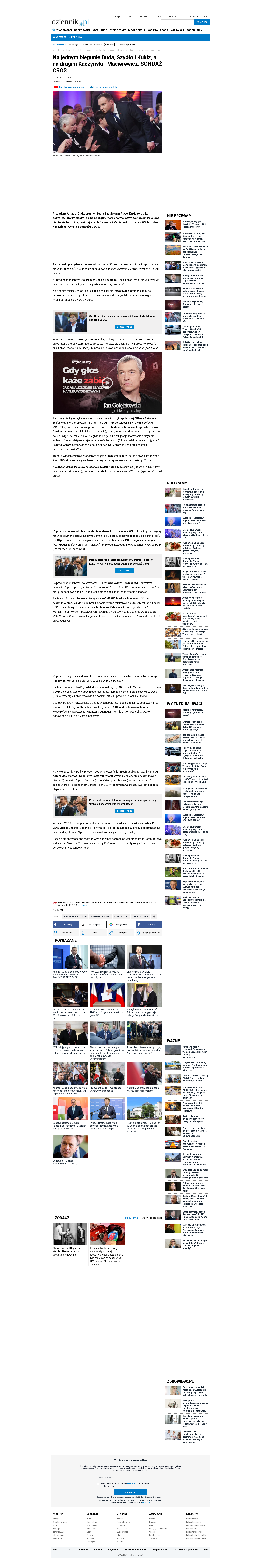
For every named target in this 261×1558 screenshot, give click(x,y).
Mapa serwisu (160, 1549)
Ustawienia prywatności (186, 1549)
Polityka (76, 37)
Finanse (152, 1522)
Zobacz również (124, 326)
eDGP (55, 1525)
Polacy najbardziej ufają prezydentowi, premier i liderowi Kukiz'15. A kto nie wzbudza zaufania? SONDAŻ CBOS (121, 561)
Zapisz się (130, 1492)
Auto (89, 1519)
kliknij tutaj (146, 1502)
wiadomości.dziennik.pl (72, 50)
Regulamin (113, 1549)
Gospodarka (92, 1525)
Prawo (152, 1519)
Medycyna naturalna (158, 1529)
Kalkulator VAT (192, 1529)
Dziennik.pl (92, 1514)
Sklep (206, 16)
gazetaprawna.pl (192, 16)
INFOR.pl (116, 16)
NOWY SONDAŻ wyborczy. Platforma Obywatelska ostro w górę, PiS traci (107, 1012)
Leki (151, 1525)
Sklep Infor (57, 1538)
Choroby (152, 1532)
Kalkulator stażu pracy (195, 1525)
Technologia (92, 1522)
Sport (89, 1532)
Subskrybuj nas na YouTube (72, 87)
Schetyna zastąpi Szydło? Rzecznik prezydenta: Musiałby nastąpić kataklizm (69, 1125)
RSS (206, 1549)
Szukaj (204, 22)
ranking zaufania (100, 916)
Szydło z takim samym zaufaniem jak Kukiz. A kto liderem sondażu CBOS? (122, 318)
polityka (88, 50)
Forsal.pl (56, 1529)
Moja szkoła (122, 1529)
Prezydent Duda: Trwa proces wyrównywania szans (106, 1089)
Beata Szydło (121, 916)
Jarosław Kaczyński (75, 916)
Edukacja (121, 1525)
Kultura (120, 1542)
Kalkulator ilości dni (194, 1522)
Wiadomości (60, 37)
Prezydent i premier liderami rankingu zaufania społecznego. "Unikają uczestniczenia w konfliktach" (123, 802)
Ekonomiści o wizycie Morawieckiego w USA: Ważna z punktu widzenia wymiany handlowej (144, 976)
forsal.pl (129, 16)
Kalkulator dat (192, 1519)
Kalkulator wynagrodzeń (196, 1538)
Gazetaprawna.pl (60, 1522)
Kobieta (120, 1519)
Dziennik (56, 50)
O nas (70, 1549)
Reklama (83, 1549)
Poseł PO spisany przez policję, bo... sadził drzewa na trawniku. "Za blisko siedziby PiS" (144, 1050)
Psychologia (154, 1535)
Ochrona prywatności (136, 1549)
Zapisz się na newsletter (106, 87)
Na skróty (58, 1514)
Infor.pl (56, 1519)
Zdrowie (90, 1535)
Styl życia (153, 1538)
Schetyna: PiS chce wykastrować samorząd (65, 1162)
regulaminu (132, 1483)
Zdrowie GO (86, 44)
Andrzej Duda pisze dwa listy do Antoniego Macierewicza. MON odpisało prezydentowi (70, 1090)
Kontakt (57, 1549)
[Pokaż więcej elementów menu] (208, 30)
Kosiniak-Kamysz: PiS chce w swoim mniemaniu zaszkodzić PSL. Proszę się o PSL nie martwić (69, 1013)
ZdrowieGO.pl (173, 16)
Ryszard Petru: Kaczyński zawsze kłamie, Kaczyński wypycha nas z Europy (104, 1125)
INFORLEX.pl (145, 16)
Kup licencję (83, 905)
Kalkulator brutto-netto (196, 1535)
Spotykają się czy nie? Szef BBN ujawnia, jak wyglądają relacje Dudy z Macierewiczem (143, 1012)
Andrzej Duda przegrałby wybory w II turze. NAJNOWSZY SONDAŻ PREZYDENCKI (70, 974)
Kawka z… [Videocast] (104, 44)
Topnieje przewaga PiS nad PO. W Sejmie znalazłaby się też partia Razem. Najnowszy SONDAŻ (143, 1127)
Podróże (90, 1538)
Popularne (131, 1217)
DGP (159, 16)
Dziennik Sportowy (126, 44)
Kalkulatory (192, 1514)
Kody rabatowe (123, 1522)
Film (118, 1535)
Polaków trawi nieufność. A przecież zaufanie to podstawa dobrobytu (106, 974)
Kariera (98, 1549)
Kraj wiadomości (151, 1217)
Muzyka (120, 1538)
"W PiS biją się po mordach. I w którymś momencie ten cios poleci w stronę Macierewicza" (69, 1050)
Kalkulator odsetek (194, 1532)
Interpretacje (58, 1535)
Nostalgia (73, 44)
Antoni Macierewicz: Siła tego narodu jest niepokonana (143, 1089)
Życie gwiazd (122, 1532)
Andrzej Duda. (141, 916)
